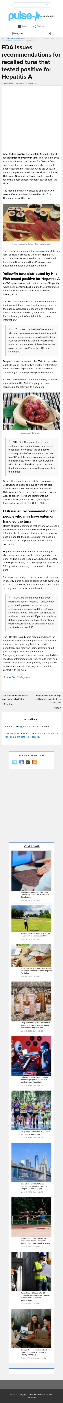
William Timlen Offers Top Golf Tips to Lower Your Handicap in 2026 (35, 934)
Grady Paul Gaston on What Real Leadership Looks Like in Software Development (35, 894)
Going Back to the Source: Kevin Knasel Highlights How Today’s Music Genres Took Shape (34, 1079)
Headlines (12, 38)
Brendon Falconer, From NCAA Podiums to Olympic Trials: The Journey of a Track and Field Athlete (36, 1240)
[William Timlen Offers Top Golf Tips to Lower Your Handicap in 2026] (31, 918)
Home (4, 38)
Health (21, 38)
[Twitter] (14, 762)
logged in (23, 726)
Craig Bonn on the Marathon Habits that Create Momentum (35, 1133)
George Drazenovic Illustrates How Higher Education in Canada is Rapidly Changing (35, 1352)
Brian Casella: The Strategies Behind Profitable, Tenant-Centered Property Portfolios (36, 970)
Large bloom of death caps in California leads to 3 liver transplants (48, 699)
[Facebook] (21, 762)
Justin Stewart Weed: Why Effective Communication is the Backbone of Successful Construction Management (35, 1296)
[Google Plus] (27, 762)
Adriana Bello (8, 83)
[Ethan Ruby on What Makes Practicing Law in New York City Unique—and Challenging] (31, 1162)
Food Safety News (21, 677)
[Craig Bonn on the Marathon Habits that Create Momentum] (31, 1110)
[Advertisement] (31, 118)
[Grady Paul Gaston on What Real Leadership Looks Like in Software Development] (31, 870)
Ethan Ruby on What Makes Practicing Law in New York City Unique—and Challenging (34, 1186)
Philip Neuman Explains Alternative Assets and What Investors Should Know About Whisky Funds (35, 1025)
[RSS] (34, 762)
